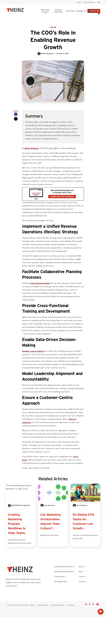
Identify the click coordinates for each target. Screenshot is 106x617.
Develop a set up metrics (32, 351)
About (79, 2)
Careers (81, 576)
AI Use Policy (70, 605)
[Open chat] (101, 612)
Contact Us (94, 11)
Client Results (70, 11)
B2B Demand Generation (45, 11)
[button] (16, 114)
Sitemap (32, 605)
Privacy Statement (42, 605)
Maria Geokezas (32, 148)
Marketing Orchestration (58, 11)
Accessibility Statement (57, 605)
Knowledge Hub (81, 11)
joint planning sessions (40, 283)
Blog (98, 2)
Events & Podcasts (89, 2)
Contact (82, 581)
